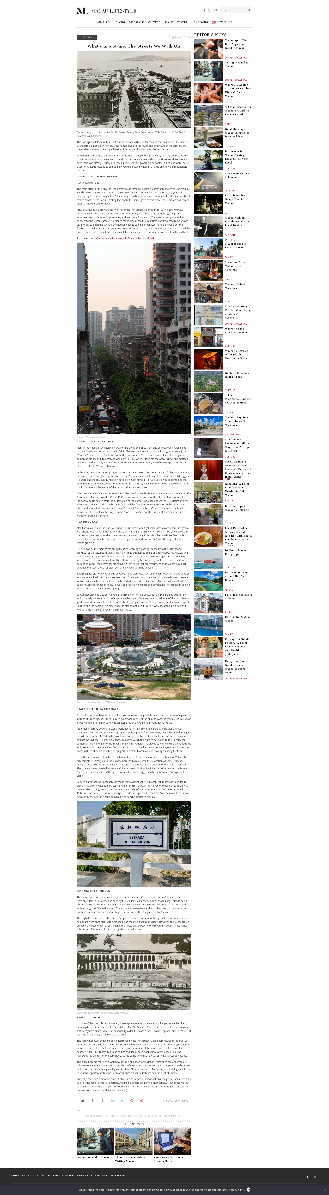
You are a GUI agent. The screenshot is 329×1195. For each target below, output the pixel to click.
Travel (182, 22)
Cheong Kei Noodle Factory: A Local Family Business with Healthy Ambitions (237, 647)
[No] (324, 1190)
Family (225, 257)
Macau (225, 589)
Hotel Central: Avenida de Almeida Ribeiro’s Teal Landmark (122, 238)
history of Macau (129, 1115)
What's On (104, 22)
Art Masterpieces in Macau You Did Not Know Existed (238, 111)
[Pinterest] (132, 1100)
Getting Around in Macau (93, 1157)
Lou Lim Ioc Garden (163, 602)
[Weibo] (141, 1100)
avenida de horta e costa (96, 1115)
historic (114, 1115)
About (15, 1175)
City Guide (224, 22)
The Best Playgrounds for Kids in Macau (235, 244)
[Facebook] (92, 1100)
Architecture (225, 434)
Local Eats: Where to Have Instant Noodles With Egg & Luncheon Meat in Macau (238, 536)
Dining (120, 22)
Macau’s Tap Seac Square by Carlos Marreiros (237, 421)
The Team (28, 1175)
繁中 (216, 10)
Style (168, 22)
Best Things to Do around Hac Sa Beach (236, 576)
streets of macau (171, 1115)
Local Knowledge (166, 1152)
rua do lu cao (154, 1115)
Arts (225, 124)
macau (142, 1115)
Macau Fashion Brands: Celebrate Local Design (237, 221)
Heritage (87, 37)
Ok (249, 1189)
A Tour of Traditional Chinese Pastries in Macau (238, 399)
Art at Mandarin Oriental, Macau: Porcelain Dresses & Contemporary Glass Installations (238, 469)
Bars (225, 102)
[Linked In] (112, 1100)
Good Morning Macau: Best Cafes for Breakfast (237, 133)
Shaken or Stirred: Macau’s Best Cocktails (237, 266)
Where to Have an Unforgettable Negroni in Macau (236, 354)
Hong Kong (200, 22)
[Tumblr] (102, 1100)
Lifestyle (136, 22)
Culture (154, 22)
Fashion (225, 235)
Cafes (225, 612)
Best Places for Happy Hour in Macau (235, 199)
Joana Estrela (182, 37)
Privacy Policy (63, 1175)
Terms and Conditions (91, 1175)
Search (249, 10)
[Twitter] (122, 1100)
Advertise (44, 1175)
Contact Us (117, 1175)
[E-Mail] (83, 1100)
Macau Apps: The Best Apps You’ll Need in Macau (236, 44)
